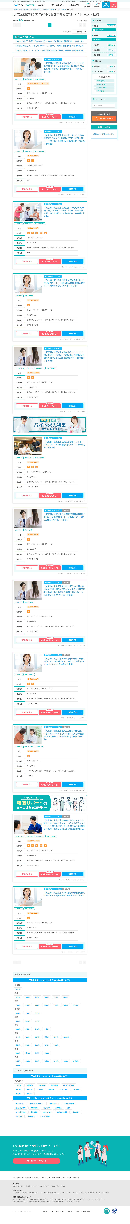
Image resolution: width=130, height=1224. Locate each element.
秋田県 (47, 997)
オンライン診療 (45, 1116)
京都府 (28, 1037)
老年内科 (64, 9)
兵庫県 (47, 1037)
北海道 (18, 989)
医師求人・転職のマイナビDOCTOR (23, 9)
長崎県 (37, 1061)
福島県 (66, 997)
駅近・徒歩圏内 (20, 1108)
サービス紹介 (17, 1192)
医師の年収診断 (18, 1201)
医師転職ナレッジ (45, 1199)
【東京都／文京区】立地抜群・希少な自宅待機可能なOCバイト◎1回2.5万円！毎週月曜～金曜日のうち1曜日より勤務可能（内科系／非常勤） (64, 212)
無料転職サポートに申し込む (36, 1161)
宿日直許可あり (54, 1103)
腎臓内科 (18, 1089)
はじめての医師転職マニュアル (51, 1192)
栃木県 (28, 1005)
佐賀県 (28, 1061)
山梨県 (28, 1013)
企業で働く (58, 1108)
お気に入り (28, 117)
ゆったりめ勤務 (69, 1103)
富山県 (18, 1021)
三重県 (47, 1029)
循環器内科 (30, 1085)
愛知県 (37, 1029)
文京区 (58, 9)
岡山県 (37, 1045)
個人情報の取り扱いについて (41, 1177)
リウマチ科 (76, 1089)
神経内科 (29, 1089)
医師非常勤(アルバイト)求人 (41, 9)
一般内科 (18, 1085)
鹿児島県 (75, 1061)
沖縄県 (18, 1065)
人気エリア (46, 1108)
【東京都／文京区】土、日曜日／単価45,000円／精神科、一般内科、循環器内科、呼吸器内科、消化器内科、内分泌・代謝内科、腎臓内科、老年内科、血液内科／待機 (51, 46)
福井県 (37, 1021)
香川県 (28, 1053)
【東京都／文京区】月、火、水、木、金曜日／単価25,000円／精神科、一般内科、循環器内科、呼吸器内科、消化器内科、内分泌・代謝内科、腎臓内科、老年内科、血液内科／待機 (51, 50)
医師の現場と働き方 (59, 1199)
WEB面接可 (31, 1116)
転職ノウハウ (17, 1199)
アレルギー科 (63, 1089)
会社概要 (45, 1211)
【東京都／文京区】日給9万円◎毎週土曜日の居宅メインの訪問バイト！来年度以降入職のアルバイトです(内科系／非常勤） (64, 661)
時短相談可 (76, 1112)
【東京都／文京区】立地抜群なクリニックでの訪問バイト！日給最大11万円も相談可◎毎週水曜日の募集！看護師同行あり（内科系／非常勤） (64, 67)
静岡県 (28, 1029)
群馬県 (37, 1005)
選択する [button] (110, 25)
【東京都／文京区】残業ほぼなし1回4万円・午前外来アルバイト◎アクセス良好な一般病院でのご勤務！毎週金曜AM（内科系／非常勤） (64, 735)
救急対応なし (20, 1103)
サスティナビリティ (61, 1211)
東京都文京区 (100, 30)
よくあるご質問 (104, 1192)
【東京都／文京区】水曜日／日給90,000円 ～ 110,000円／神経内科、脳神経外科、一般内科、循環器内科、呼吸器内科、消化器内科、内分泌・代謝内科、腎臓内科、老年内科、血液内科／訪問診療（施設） (51, 41)
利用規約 (27, 1177)
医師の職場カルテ (45, 1201)
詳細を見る (73, 117)
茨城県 (18, 1005)
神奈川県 (75, 1005)
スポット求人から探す (58, 1186)
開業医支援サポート (98, 1199)
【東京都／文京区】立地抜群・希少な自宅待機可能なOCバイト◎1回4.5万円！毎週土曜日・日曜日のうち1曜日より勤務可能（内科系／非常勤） (64, 139)
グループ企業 (76, 1211)
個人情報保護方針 (86, 1211)
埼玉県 (47, 1005)
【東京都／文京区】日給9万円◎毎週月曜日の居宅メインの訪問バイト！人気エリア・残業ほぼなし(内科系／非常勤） (64, 517)
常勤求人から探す (18, 1186)
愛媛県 (37, 1053)
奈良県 (56, 1037)
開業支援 (75, 1177)
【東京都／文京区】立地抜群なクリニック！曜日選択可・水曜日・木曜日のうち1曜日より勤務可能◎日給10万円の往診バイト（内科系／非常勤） (64, 356)
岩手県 (28, 997)
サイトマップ (66, 1177)
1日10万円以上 (47, 1112)
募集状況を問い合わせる (50, 568)
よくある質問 (98, 1)
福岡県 (18, 1061)
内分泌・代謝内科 (68, 1085)
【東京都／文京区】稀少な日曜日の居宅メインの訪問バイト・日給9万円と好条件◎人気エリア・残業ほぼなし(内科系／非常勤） (64, 283)
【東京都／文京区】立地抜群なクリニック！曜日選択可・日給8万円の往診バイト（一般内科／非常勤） (64, 445)
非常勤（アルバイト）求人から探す (37, 1186)
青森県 (18, 997)
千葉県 (56, 1005)
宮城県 (37, 997)
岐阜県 (18, 1029)
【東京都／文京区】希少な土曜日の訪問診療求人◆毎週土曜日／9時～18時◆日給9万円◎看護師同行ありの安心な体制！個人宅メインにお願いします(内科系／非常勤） (64, 590)
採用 (69, 1211)
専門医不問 (34, 1108)
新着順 (79, 32)
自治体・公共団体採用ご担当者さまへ (70, 1)
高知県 (47, 1053)
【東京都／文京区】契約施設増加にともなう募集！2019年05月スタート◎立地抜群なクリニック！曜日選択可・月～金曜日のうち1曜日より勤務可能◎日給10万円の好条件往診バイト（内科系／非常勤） (64, 824)
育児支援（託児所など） (37, 1103)
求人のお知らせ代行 (31, 1201)
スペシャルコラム (73, 1199)
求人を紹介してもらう (50, 117)
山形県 (56, 997)
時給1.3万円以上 (62, 1112)
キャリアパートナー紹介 (71, 1192)
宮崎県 (66, 1061)
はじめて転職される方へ (31, 1192)
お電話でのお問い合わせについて (110, 1)
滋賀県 (18, 1037)
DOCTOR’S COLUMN (30, 1199)
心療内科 (40, 1089)
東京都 (52, 9)
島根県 (28, 1045)
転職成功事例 (92, 1192)
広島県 (47, 1045)
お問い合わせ (55, 1177)
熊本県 (47, 1061)
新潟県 (18, 1013)
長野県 (37, 1013)
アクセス (51, 1211)
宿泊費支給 (34, 1112)
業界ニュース (85, 1199)
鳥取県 (18, 1045)
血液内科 (18, 1094)
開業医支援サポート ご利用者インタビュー (67, 1201)
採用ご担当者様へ (17, 1177)
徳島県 (18, 1053)
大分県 (56, 1061)
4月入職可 (19, 1116)
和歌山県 (66, 1037)
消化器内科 (54, 1085)
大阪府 (37, 1037)
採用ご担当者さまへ (84, 1)
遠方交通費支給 (20, 1112)
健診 (68, 1108)
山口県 (56, 1045)
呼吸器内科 (42, 1085)
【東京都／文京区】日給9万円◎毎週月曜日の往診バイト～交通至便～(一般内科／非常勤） (64, 894)
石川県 (28, 1021)
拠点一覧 (92, 1)
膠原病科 (29, 1094)
